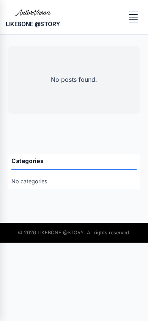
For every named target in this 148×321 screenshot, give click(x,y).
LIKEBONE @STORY (33, 24)
